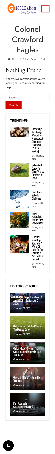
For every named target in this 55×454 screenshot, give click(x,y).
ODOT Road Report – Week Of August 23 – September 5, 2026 (27, 300)
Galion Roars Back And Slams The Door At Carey (27, 327)
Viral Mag (41, 445)
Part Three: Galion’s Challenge (37, 195)
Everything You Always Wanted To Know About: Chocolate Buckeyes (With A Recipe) (37, 140)
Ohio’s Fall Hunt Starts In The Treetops (26, 379)
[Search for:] (28, 96)
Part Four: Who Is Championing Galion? (23, 405)
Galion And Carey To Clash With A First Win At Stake (38, 171)
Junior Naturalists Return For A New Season (37, 218)
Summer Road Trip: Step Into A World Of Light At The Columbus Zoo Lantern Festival (37, 248)
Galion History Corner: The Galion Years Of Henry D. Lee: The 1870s (27, 351)
